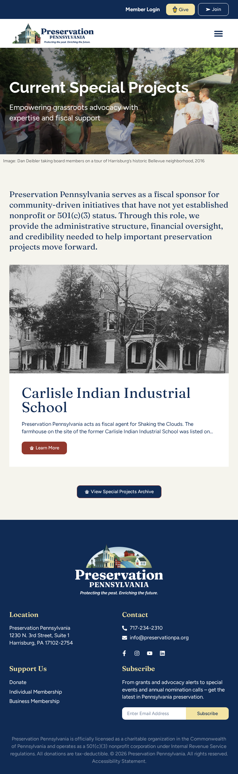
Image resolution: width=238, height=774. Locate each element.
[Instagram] (137, 653)
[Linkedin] (162, 653)
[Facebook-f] (124, 653)
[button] (219, 33)
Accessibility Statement (118, 761)
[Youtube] (149, 653)
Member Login (143, 9)
